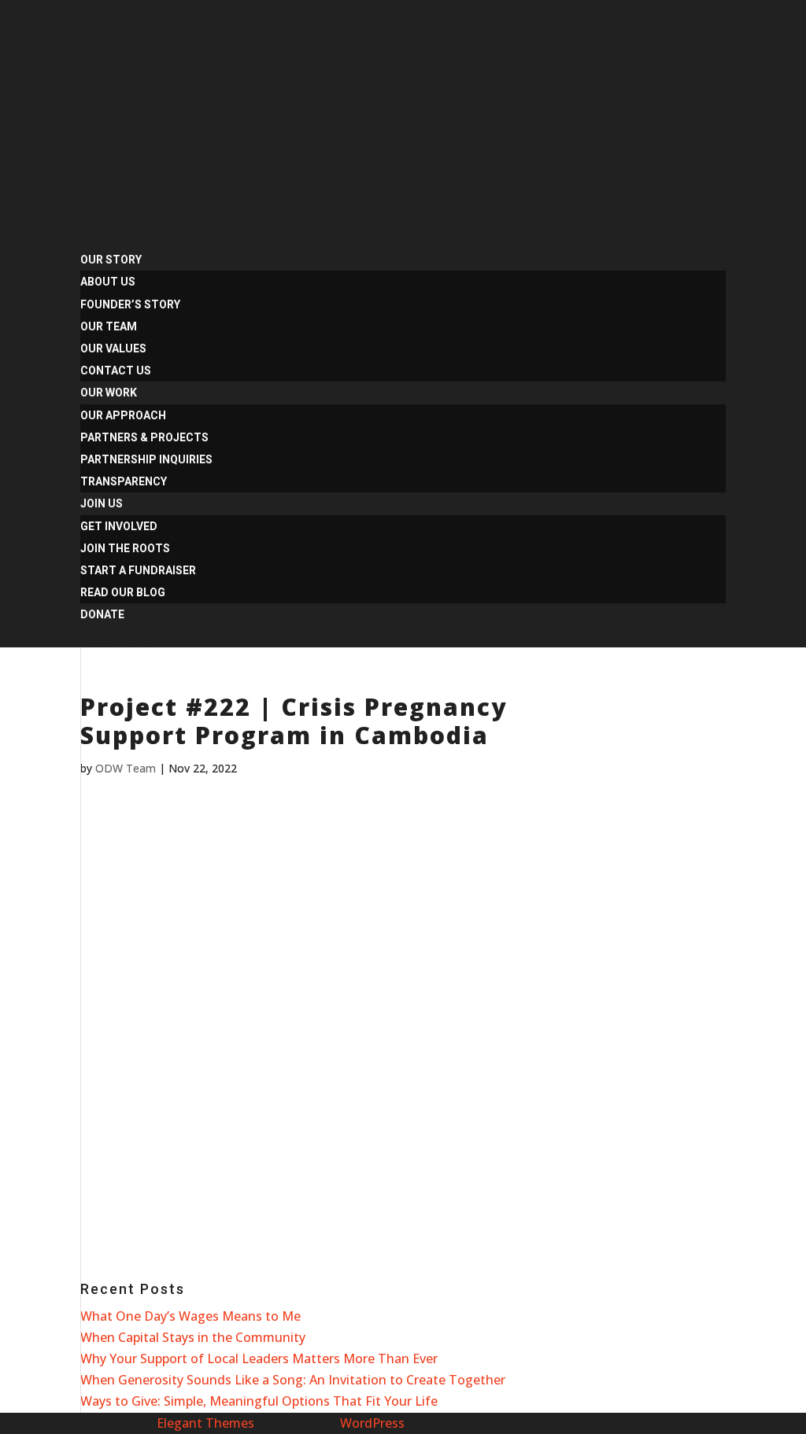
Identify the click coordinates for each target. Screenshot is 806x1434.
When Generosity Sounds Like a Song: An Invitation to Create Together (292, 1379)
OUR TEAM (108, 326)
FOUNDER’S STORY (130, 304)
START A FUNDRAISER (138, 570)
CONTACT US (115, 370)
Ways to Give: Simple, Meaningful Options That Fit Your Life (259, 1401)
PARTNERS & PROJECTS (144, 437)
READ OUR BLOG (122, 592)
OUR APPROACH (123, 415)
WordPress (372, 1423)
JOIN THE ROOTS (125, 548)
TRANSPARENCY (123, 481)
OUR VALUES (113, 348)
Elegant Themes (205, 1423)
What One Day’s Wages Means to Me (190, 1316)
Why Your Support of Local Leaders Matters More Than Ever (259, 1358)
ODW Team (125, 768)
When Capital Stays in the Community (192, 1337)
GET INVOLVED (118, 526)
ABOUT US (107, 281)
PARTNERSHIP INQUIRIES (146, 459)
